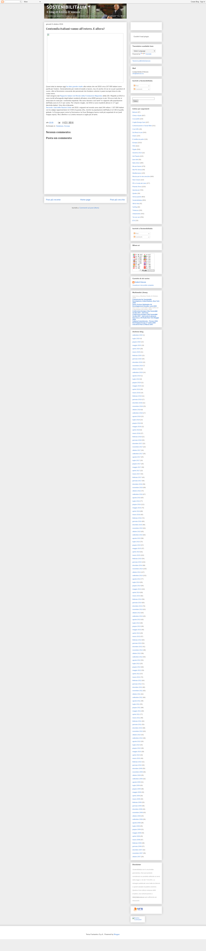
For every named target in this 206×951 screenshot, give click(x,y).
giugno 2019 (136, 382)
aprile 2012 (136, 674)
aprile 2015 (136, 552)
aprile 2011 (136, 714)
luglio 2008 (136, 826)
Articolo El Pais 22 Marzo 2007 (142, 324)
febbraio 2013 (137, 640)
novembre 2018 (137, 406)
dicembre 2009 (137, 768)
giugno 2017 (136, 464)
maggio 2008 (136, 833)
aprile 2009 (136, 796)
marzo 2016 (136, 514)
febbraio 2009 (137, 802)
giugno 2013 (136, 626)
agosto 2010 (136, 741)
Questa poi (135, 190)
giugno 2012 (136, 667)
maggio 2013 (136, 630)
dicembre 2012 (137, 646)
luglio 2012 (136, 663)
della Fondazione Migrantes (81, 96)
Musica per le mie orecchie (141, 176)
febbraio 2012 (137, 680)
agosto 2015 (136, 538)
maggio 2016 (136, 508)
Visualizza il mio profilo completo (143, 285)
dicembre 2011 (137, 687)
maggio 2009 (136, 792)
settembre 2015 (137, 535)
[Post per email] (59, 122)
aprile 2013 (136, 633)
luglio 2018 (136, 420)
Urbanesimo (136, 214)
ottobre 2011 (136, 694)
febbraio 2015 (137, 558)
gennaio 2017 (137, 481)
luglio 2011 (136, 704)
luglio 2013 (136, 623)
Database (59, 126)
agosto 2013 (136, 619)
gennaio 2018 (137, 440)
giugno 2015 (136, 545)
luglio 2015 (136, 542)
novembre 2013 (137, 609)
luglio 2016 (136, 501)
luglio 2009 (136, 785)
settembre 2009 (137, 779)
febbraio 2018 (137, 437)
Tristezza (135, 210)
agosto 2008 (136, 823)
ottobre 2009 (136, 775)
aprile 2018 (136, 430)
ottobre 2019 (136, 369)
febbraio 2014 (137, 599)
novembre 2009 (137, 772)
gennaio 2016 (137, 521)
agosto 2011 (136, 701)
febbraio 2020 (137, 355)
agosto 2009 (136, 782)
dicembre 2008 (137, 809)
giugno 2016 (136, 504)
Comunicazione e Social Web (142, 126)
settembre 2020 (137, 335)
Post (136, 86)
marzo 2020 (136, 352)
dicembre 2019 (137, 362)
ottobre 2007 (136, 856)
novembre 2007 (137, 853)
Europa (67, 126)
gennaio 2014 (137, 602)
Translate (148, 54)
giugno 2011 (136, 707)
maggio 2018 (136, 426)
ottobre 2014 (136, 572)
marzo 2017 (136, 474)
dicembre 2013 (137, 606)
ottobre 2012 (136, 653)
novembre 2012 (137, 650)
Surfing (134, 207)
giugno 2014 (136, 586)
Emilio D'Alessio (140, 282)
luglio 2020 (136, 338)
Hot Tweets (136, 156)
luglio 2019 (136, 379)
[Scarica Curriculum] (137, 919)
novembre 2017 (137, 447)
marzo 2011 (136, 718)
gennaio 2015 (137, 562)
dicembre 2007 (137, 850)
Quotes (134, 193)
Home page (85, 200)
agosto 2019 (136, 376)
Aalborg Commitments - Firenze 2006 (145, 321)
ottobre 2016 (136, 491)
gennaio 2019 (137, 399)
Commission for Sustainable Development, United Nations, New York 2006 (145, 301)
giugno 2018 (136, 423)
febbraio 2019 (137, 396)
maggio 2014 (136, 589)
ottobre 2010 (136, 735)
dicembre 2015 (137, 525)
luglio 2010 (136, 745)
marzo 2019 (136, 393)
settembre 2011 (137, 697)
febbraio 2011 (136, 721)
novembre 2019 (137, 365)
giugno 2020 (136, 342)
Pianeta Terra (136, 186)
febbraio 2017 (137, 477)
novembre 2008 (137, 812)
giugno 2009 (136, 789)
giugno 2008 (136, 829)
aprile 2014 (136, 592)
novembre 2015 (137, 528)
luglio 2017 (136, 460)
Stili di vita (135, 203)
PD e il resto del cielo (139, 183)
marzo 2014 (136, 596)
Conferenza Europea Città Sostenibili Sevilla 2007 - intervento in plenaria (144, 315)
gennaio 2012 (137, 684)
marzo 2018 (136, 433)
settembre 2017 (137, 454)
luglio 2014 (136, 582)
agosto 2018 (136, 416)
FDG (133, 146)
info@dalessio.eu (138, 73)
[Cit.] (133, 220)
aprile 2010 (136, 755)
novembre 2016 (137, 487)
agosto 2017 (136, 457)
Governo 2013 (137, 153)
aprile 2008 (136, 836)
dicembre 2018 (137, 403)
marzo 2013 (136, 636)
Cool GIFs (135, 129)
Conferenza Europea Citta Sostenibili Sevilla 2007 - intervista (144, 312)
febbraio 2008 (137, 843)
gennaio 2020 (137, 359)
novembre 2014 (137, 569)
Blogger (117, 934)
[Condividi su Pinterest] (72, 122)
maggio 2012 (136, 670)
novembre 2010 (137, 731)
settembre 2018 (137, 413)
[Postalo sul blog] (65, 122)
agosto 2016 (136, 498)
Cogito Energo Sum (138, 122)
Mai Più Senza (137, 170)
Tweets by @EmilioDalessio (141, 61)
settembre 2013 (137, 616)
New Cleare (136, 180)
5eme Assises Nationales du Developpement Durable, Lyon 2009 (144, 305)
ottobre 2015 (136, 531)
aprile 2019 (136, 389)
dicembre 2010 (137, 728)
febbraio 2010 (137, 762)
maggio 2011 (136, 711)
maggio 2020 (136, 345)
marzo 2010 (136, 758)
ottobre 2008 (136, 816)
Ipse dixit (135, 159)
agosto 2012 (136, 660)
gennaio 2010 (137, 765)
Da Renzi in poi (137, 132)
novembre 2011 (137, 690)
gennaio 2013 (137, 643)
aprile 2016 (136, 511)
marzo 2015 (136, 555)
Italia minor (136, 163)
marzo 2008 (136, 840)
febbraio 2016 (137, 518)
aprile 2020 (136, 349)
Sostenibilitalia (137, 200)
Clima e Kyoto (137, 115)
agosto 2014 (136, 579)
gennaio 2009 (137, 806)
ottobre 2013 (136, 613)
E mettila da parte (138, 139)
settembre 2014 (137, 575)
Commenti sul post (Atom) (89, 208)
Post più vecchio (117, 200)
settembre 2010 (137, 738)
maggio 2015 (136, 548)
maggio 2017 (136, 467)
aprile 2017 (136, 470)
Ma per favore (136, 166)
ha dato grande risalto (74, 86)
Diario (134, 136)
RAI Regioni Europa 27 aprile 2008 (144, 323)
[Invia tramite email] (63, 122)
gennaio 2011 (136, 724)
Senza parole (136, 197)
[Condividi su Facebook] (70, 122)
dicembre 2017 (137, 443)
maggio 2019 (136, 386)
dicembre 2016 (137, 484)
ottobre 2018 (136, 410)
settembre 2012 (137, 657)
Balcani (134, 112)
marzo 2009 (136, 799)
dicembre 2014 (137, 565)
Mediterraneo (136, 173)
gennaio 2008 (137, 846)
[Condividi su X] (68, 122)
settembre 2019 (137, 372)
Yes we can (136, 217)
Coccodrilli (135, 119)
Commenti (138, 89)
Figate (134, 149)
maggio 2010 (136, 751)
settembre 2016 (137, 494)
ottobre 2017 (136, 450)
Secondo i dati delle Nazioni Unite (58, 107)
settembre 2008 (137, 819)
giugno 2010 (136, 748)
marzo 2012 (136, 677)
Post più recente (53, 200)
